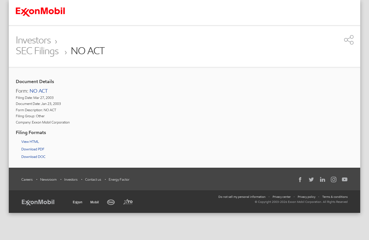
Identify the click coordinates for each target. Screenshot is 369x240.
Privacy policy (306, 197)
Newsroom (48, 179)
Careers (27, 179)
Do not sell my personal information (242, 197)
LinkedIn (323, 179)
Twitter (312, 179)
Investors (33, 40)
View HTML (30, 141)
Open (349, 40)
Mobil (94, 201)
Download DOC (33, 156)
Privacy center (282, 197)
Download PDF (32, 149)
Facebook (300, 179)
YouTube (345, 179)
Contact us (93, 179)
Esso (111, 201)
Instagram (334, 179)
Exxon (78, 201)
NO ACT (39, 91)
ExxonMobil (40, 201)
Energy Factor (119, 179)
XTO (128, 201)
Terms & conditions (335, 197)
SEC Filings (38, 51)
